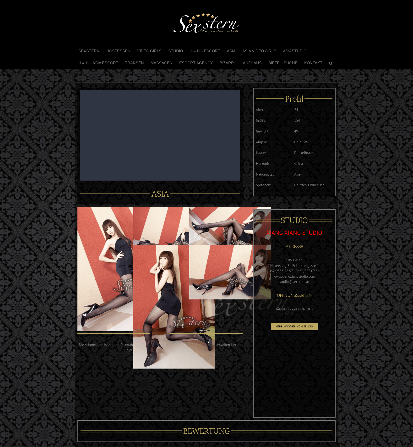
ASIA (160, 194)
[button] (331, 63)
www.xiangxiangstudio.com (294, 276)
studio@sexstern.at (294, 281)
